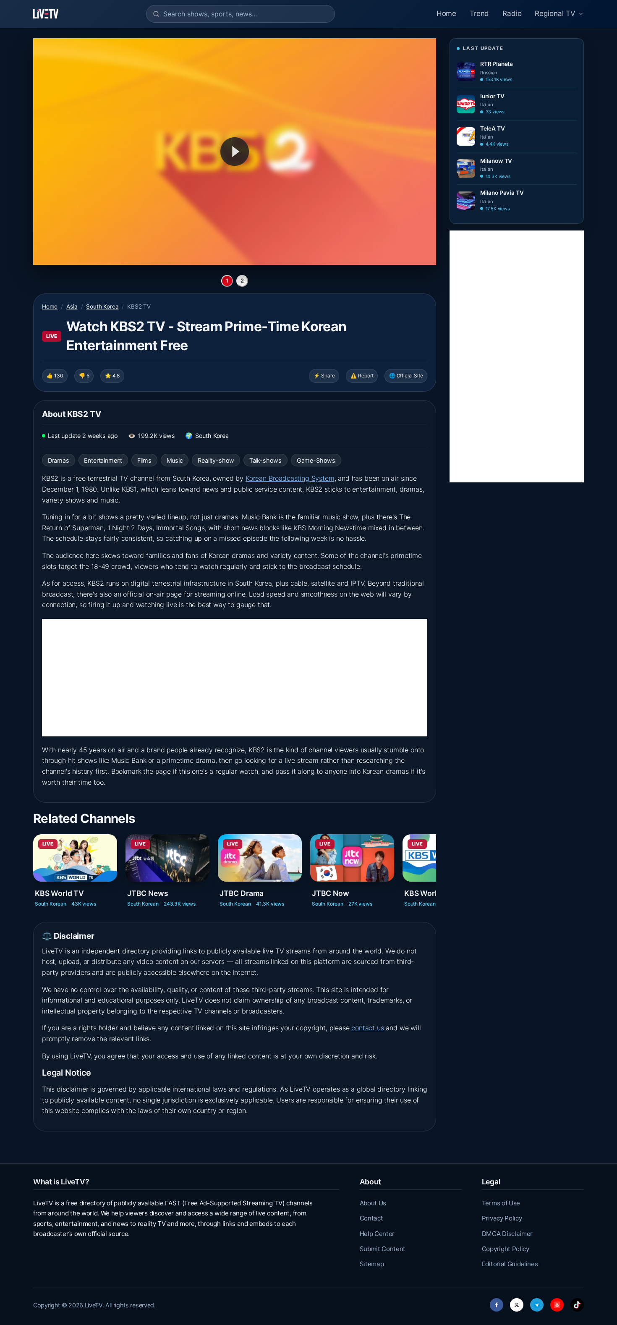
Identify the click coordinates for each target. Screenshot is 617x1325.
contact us (367, 1028)
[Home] (45, 13)
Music (175, 460)
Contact (371, 1218)
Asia (71, 306)
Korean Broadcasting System (290, 478)
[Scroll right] (435, 866)
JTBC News (147, 893)
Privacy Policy (502, 1218)
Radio (511, 13)
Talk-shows (265, 460)
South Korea (102, 306)
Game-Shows (316, 460)
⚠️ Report (362, 375)
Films (144, 460)
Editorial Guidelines (510, 1264)
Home (446, 13)
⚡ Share (324, 375)
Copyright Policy (505, 1249)
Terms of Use (501, 1203)
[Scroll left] (34, 866)
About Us (373, 1203)
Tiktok (577, 1302)
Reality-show (216, 460)
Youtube (557, 1302)
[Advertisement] (234, 677)
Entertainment (103, 460)
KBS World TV (59, 893)
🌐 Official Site (406, 375)
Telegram (537, 1302)
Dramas (58, 460)
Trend (479, 13)
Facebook (496, 1302)
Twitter (516, 1302)
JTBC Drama (242, 893)
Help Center (377, 1234)
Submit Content (383, 1249)
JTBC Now (330, 893)
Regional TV (555, 13)
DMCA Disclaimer (507, 1234)
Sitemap (372, 1264)
